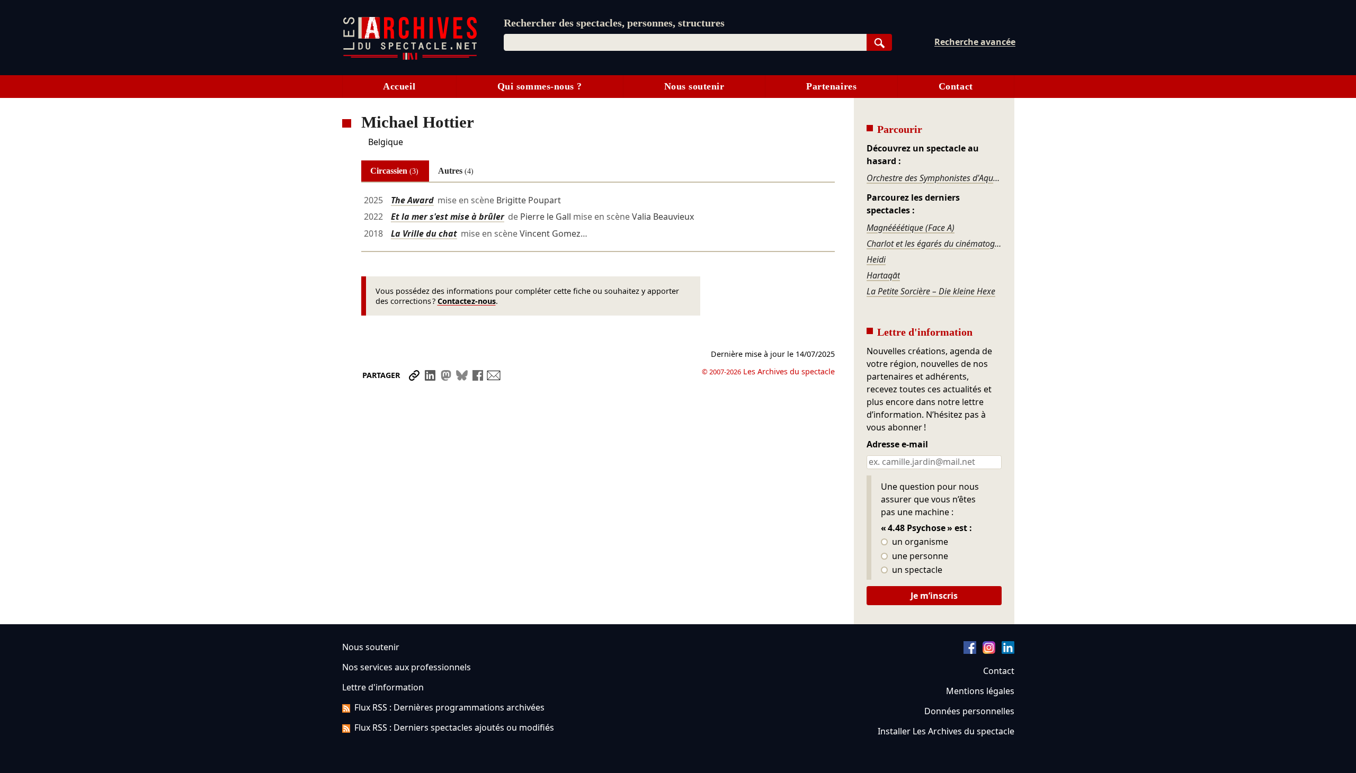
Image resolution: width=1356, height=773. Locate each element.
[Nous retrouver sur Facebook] (970, 651)
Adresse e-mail (897, 445)
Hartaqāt (883, 275)
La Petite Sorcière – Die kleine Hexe (931, 291)
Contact (956, 86)
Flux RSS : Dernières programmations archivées (449, 707)
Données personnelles (969, 711)
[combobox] (685, 42)
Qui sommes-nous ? (539, 86)
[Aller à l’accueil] (410, 57)
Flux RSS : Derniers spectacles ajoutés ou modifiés (454, 727)
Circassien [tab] (394, 170)
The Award (412, 200)
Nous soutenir (694, 86)
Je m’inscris (934, 595)
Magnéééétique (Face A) (910, 227)
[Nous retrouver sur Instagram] (989, 651)
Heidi (876, 259)
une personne (919, 556)
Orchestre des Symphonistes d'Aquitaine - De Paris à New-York (934, 178)
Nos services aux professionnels (406, 667)
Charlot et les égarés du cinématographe (934, 243)
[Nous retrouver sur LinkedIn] (1008, 651)
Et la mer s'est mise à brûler (447, 216)
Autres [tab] (456, 170)
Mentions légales (980, 691)
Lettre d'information (383, 687)
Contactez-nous (467, 301)
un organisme (919, 542)
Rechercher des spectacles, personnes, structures (614, 23)
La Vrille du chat (424, 233)
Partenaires (831, 86)
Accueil (399, 86)
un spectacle (916, 570)
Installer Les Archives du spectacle (946, 731)
